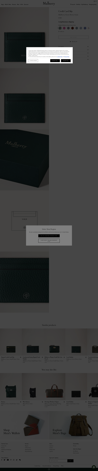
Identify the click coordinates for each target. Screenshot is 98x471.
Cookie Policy (59, 56)
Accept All (66, 60)
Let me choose (33, 60)
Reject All (55, 60)
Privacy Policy (66, 56)
